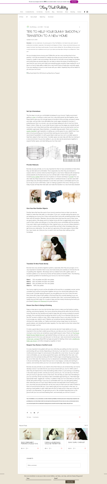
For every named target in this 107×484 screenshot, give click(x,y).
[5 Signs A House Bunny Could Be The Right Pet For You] (53, 434)
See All (86, 425)
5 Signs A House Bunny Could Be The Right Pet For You (53, 443)
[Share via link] (38, 412)
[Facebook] (85, 12)
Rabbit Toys (42, 17)
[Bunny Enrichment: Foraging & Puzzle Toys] (29, 434)
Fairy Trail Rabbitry (53, 7)
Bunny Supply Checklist (76, 442)
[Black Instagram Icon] (87, 12)
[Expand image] (35, 153)
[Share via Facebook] (27, 412)
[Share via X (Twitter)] (31, 412)
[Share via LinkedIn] (34, 412)
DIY (27, 17)
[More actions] (79, 27)
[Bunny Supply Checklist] (77, 434)
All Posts (21, 17)
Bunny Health (34, 17)
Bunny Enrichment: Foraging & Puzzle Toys (29, 443)
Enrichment (50, 17)
